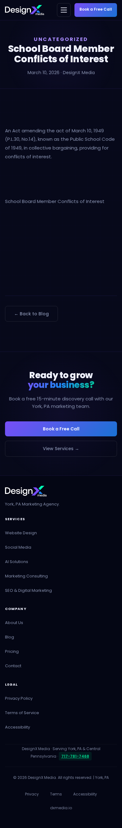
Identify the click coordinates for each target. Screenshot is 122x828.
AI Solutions (16, 562)
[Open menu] (64, 10)
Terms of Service (22, 713)
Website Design (21, 533)
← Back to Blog (31, 314)
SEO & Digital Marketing (28, 590)
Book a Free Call (95, 9)
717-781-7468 (75, 756)
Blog (9, 637)
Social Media (18, 547)
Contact (13, 666)
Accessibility (17, 727)
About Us (14, 623)
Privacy (32, 794)
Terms (56, 794)
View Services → (61, 448)
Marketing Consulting (26, 576)
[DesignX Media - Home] (24, 10)
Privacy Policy (19, 698)
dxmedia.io (61, 807)
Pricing (12, 651)
